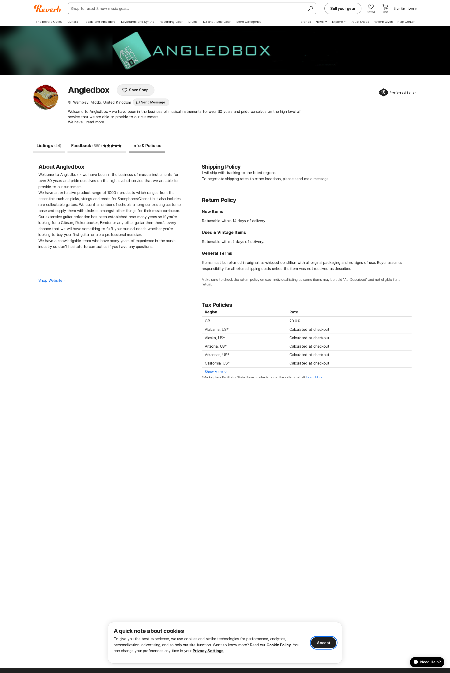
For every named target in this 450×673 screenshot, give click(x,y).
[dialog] (225, 643)
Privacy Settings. (208, 650)
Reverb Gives (383, 21)
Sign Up (399, 8)
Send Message (153, 102)
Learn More (314, 377)
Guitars (73, 21)
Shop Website (50, 280)
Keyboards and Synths (137, 21)
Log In (413, 8)
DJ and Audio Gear (217, 21)
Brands (306, 21)
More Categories (248, 21)
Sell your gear (343, 8)
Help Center (406, 21)
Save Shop (139, 89)
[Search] (310, 8)
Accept (323, 642)
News (320, 21)
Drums (193, 21)
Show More (214, 372)
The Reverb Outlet (49, 21)
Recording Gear (171, 21)
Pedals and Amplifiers (100, 21)
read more (95, 122)
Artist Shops (360, 21)
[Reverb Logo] (47, 8)
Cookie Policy (278, 645)
